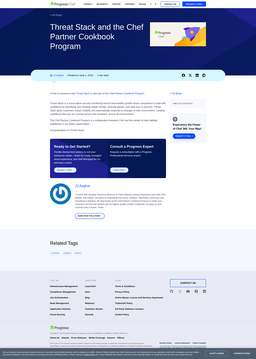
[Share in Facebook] (184, 75)
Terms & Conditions (125, 286)
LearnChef (90, 286)
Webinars (90, 303)
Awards (65, 338)
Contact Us (170, 4)
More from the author (89, 216)
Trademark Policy (124, 303)
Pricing (142, 4)
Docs (87, 292)
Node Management (59, 303)
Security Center (165, 343)
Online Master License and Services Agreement (139, 298)
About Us (54, 338)
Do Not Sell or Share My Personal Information (183, 348)
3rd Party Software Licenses (129, 309)
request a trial (64, 170)
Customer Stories (94, 309)
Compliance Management (63, 292)
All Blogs (57, 15)
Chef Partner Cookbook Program (126, 93)
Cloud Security (57, 315)
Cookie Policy (122, 315)
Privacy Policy (122, 292)
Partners (129, 4)
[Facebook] (196, 292)
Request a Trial (194, 4)
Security (89, 315)
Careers (111, 338)
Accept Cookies (216, 353)
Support (116, 4)
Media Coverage (97, 338)
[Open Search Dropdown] (150, 4)
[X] (179, 292)
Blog (87, 298)
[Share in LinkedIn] (197, 75)
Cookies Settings (242, 353)
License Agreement (182, 343)
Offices (120, 338)
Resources (102, 4)
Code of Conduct (199, 343)
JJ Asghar (82, 186)
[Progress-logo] (59, 328)
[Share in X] (191, 75)
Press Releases (79, 338)
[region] (128, 353)
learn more (118, 170)
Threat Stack (83, 93)
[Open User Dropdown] (155, 4)
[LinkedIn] (204, 292)
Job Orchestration (59, 298)
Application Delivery (60, 309)
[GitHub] (171, 292)
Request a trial (183, 136)
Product (88, 4)
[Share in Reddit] (204, 75)
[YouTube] (188, 292)
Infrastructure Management (63, 286)
